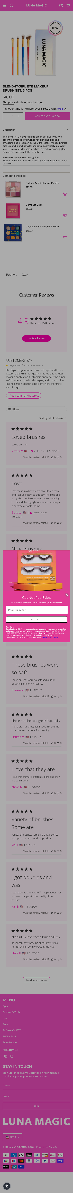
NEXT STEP (37, 619)
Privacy (55, 637)
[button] (7, 1186)
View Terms (46, 637)
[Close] (67, 595)
